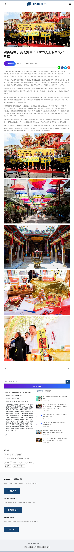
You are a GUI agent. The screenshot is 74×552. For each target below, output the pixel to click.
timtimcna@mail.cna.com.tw (20, 401)
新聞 (28, 63)
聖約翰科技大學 (24, 458)
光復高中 (8, 466)
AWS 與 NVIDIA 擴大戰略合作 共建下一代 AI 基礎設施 (54, 423)
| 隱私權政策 (39, 547)
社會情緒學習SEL (19, 466)
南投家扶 (30, 462)
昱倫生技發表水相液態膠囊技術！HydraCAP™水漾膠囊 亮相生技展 (53, 431)
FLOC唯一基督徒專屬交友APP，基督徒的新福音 (55, 397)
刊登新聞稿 (12, 491)
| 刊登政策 (27, 547)
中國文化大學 (9, 455)
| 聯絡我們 (46, 547)
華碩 (22, 462)
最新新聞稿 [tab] (48, 391)
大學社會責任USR (10, 458)
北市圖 (19, 455)
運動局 (7, 462)
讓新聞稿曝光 (13, 510)
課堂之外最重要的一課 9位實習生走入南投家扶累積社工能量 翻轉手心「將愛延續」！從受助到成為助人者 (55, 406)
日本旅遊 (15, 462)
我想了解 (11, 529)
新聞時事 (34, 63)
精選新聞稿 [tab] (40, 391)
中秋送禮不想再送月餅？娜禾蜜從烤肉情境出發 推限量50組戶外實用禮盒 (55, 439)
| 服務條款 (33, 547)
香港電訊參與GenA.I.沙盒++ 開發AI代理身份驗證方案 (55, 415)
